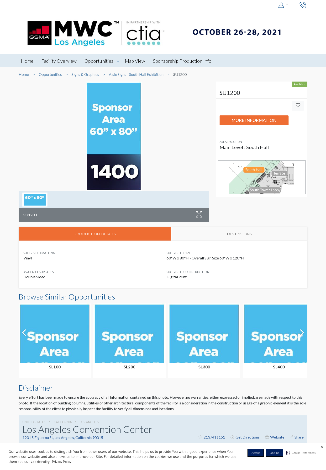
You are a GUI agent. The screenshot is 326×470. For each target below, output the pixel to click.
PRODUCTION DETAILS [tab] (95, 234)
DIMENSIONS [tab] (239, 234)
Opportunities (98, 61)
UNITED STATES (34, 422)
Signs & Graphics (85, 74)
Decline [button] (274, 453)
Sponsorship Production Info (182, 61)
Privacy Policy (61, 462)
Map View (135, 61)
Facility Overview (59, 61)
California (63, 422)
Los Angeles (89, 422)
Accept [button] (256, 453)
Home (27, 61)
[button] (300, 453)
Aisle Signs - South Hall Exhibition (136, 74)
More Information (253, 120)
